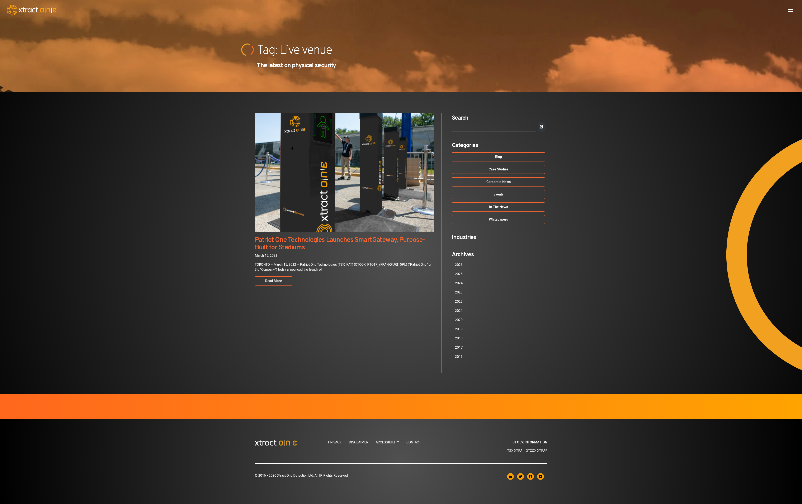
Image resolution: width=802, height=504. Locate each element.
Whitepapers (498, 219)
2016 (459, 357)
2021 (459, 311)
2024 (459, 283)
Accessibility (387, 442)
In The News (498, 207)
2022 (459, 301)
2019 (459, 329)
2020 (459, 320)
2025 (459, 274)
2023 (459, 292)
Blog (498, 157)
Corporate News (498, 182)
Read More (273, 281)
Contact (413, 442)
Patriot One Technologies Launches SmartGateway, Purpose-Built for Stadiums (340, 244)
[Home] (291, 443)
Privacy (334, 442)
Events (499, 194)
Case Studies (498, 169)
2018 (459, 338)
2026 (459, 265)
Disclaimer (358, 442)
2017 (459, 347)
